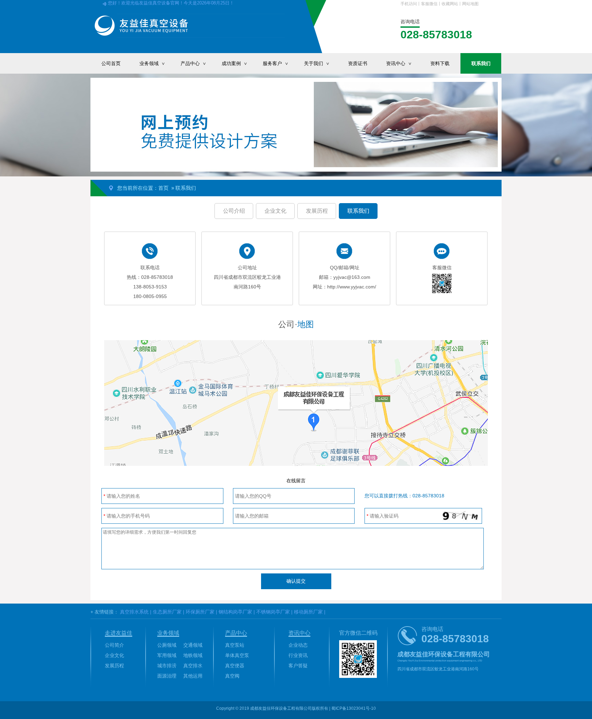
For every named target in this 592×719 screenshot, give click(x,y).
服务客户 (276, 63)
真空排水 (192, 665)
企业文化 (275, 211)
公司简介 (114, 645)
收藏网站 (450, 3)
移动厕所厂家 (308, 612)
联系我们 (481, 63)
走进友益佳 (118, 633)
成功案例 (235, 63)
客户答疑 (298, 665)
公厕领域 (166, 645)
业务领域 (152, 63)
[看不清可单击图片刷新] (459, 516)
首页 (163, 188)
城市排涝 (166, 665)
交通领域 (192, 645)
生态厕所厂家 (167, 612)
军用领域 (166, 655)
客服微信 (429, 3)
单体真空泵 (237, 655)
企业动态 (298, 645)
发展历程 (317, 211)
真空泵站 (234, 645)
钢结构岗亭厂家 (235, 612)
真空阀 (232, 676)
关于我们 (317, 63)
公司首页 (111, 63)
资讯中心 (399, 63)
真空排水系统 (134, 612)
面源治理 (166, 676)
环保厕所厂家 (200, 612)
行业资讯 (298, 655)
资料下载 (439, 63)
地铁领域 (192, 655)
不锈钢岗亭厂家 (273, 612)
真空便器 (234, 665)
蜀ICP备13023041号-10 (353, 708)
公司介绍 (234, 211)
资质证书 (357, 63)
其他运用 (192, 676)
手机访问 (408, 3)
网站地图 (470, 3)
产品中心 (194, 63)
